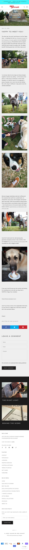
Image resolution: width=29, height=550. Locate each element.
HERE (13, 442)
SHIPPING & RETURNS (7, 465)
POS (8, 535)
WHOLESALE (5, 457)
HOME (3, 481)
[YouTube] (12, 447)
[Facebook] (2, 447)
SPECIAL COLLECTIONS (7, 498)
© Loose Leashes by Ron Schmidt (14, 533)
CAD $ (13, 530)
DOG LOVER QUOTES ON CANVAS (10, 488)
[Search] (24, 7)
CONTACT (4, 455)
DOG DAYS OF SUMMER (8, 483)
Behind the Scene (11, 423)
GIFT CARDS (5, 470)
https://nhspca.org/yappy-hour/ (9, 299)
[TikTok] (16, 447)
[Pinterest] (9, 447)
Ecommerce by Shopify (16, 535)
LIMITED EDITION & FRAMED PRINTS (11, 491)
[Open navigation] (2, 6)
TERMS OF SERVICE (6, 468)
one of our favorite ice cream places (17, 241)
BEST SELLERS (5, 486)
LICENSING (4, 460)
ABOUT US (4, 503)
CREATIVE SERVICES (7, 463)
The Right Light (10, 400)
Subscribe (7, 522)
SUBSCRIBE (4, 473)
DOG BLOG (4, 501)
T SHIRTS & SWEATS (7, 493)
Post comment (9, 368)
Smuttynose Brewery (7, 42)
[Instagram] (5, 447)
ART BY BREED (5, 496)
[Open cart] (27, 7)
